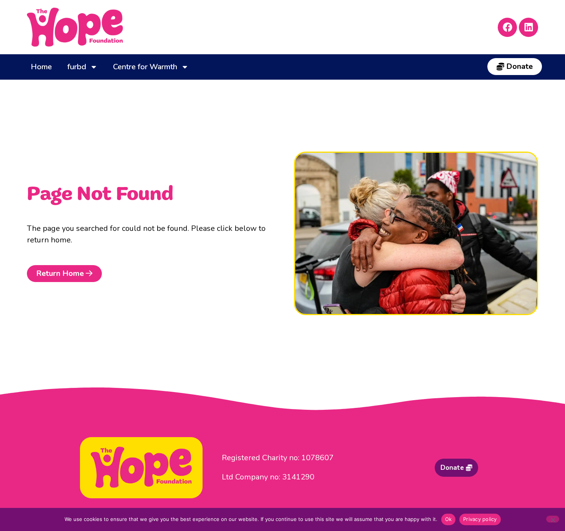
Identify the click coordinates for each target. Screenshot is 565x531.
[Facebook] (507, 27)
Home (41, 67)
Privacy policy (480, 519)
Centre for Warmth (145, 67)
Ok (448, 519)
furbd (76, 67)
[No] (552, 519)
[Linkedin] (528, 27)
